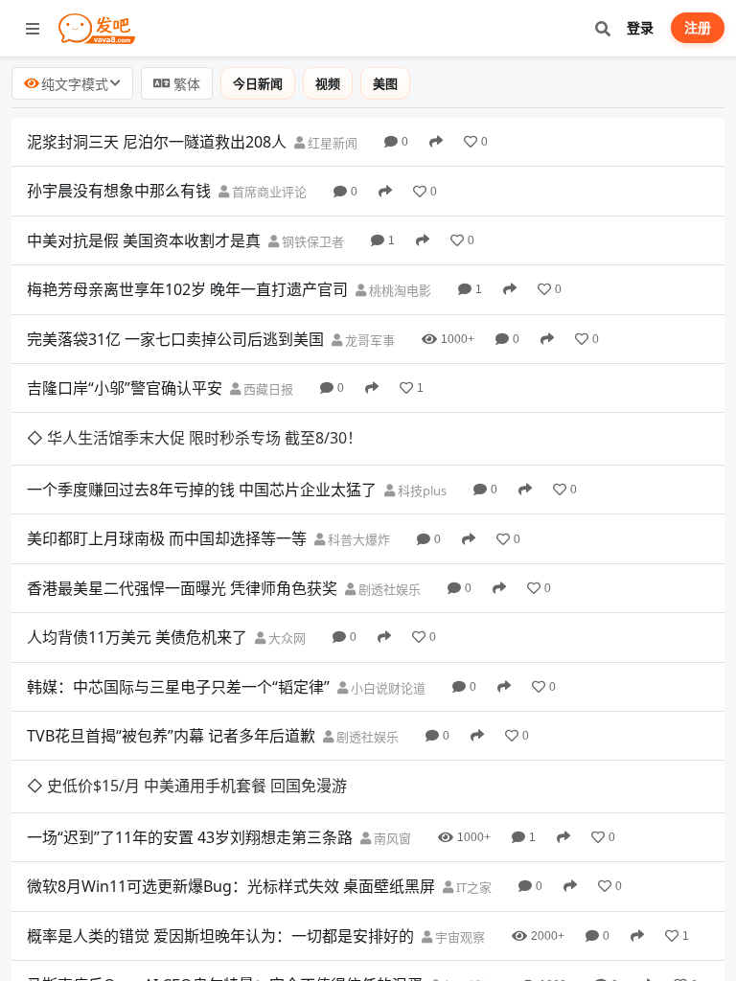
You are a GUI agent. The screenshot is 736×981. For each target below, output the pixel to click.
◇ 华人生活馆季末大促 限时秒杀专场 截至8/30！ (194, 437)
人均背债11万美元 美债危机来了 (137, 637)
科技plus (421, 490)
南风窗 (391, 838)
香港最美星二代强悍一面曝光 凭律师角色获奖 (182, 588)
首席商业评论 (268, 191)
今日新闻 (258, 83)
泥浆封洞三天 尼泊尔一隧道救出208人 (157, 141)
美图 (385, 83)
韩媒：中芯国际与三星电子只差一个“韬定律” (178, 686)
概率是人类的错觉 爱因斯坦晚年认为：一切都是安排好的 (220, 936)
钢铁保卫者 (311, 241)
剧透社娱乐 (388, 589)
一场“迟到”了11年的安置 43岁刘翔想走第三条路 (190, 837)
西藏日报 (267, 389)
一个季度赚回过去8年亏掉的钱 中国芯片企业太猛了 (202, 489)
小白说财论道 (387, 687)
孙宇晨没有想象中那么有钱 (119, 190)
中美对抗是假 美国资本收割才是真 (144, 240)
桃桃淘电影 (398, 290)
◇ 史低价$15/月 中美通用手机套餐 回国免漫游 (187, 785)
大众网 (285, 638)
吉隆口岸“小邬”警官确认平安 (124, 388)
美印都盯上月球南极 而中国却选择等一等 (167, 538)
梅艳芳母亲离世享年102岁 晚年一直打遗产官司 (187, 289)
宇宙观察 (458, 937)
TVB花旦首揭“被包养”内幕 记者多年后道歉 (171, 735)
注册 (697, 27)
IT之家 (472, 887)
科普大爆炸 (357, 539)
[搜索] (602, 28)
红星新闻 (331, 142)
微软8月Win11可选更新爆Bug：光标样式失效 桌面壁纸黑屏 (231, 886)
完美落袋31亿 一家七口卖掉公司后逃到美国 (175, 339)
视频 (327, 83)
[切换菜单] (33, 29)
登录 (640, 27)
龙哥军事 (368, 340)
